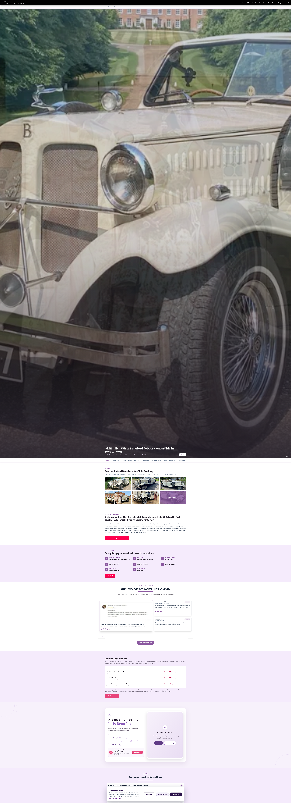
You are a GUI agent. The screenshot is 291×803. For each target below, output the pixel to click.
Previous (101, 637)
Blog (279, 3)
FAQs (165, 460)
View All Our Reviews (145, 643)
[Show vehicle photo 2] (286, 456)
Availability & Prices (261, 3)
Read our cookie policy (115, 798)
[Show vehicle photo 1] (285, 456)
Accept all (176, 794)
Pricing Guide (146, 460)
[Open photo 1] (118, 483)
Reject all (149, 794)
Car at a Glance (127, 460)
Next (190, 637)
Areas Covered (156, 460)
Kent (135, 741)
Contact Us (285, 3)
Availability (182, 460)
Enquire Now (137, 752)
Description (116, 460)
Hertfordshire (114, 741)
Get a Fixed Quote (112, 696)
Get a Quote (110, 576)
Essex (130, 737)
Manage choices (162, 794)
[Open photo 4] (118, 497)
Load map (158, 743)
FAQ (269, 3)
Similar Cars (172, 460)
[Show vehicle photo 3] (287, 456)
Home (243, 3)
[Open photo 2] (145, 483)
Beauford (111, 7)
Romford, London (114, 570)
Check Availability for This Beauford (116, 538)
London (122, 737)
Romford (113, 737)
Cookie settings (169, 743)
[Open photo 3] (173, 483)
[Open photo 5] (145, 497)
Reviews (274, 3)
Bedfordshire (126, 741)
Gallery (108, 460)
